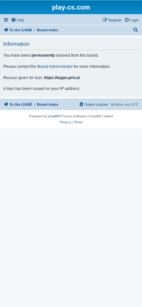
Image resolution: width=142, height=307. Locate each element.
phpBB (53, 116)
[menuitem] (17, 20)
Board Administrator (55, 66)
